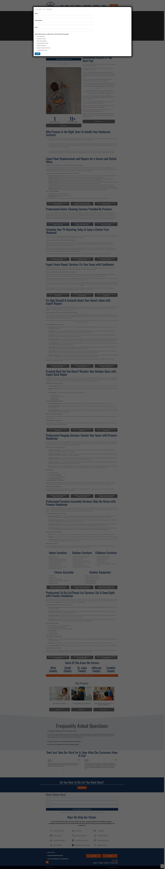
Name (36, 13)
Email (36, 27)
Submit (37, 53)
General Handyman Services (43, 48)
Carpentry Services (41, 38)
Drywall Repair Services (42, 43)
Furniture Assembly (41, 45)
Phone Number (39, 20)
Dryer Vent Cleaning (41, 41)
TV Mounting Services (42, 50)
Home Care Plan (41, 36)
